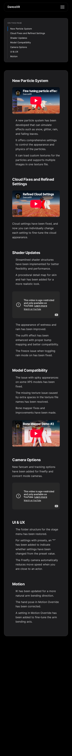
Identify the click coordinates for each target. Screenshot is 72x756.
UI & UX (14, 51)
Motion (14, 56)
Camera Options (18, 47)
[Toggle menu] (62, 7)
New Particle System (21, 28)
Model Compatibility (20, 42)
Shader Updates (18, 38)
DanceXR (14, 7)
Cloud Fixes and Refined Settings (27, 33)
